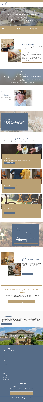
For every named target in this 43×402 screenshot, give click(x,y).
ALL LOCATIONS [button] (21, 300)
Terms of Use (22, 398)
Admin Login (26, 398)
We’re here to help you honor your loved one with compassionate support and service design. (21, 30)
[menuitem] (21, 363)
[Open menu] (40, 4)
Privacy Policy (17, 398)
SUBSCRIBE (21, 302)
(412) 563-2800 (5, 356)
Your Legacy (4, 28)
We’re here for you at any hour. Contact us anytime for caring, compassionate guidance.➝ (34, 30)
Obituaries (18, 28)
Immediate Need (33, 28)
